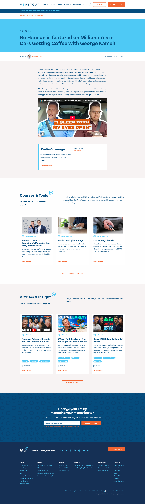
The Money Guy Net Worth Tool (84, 468)
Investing (25, 361)
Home (22, 15)
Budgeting (23, 470)
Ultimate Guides (64, 470)
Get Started (26, 262)
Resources (77, 5)
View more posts (46, 165)
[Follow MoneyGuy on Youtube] (62, 451)
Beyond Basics (63, 465)
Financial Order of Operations (83, 465)
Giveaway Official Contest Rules (115, 491)
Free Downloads (103, 470)
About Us (117, 462)
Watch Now (26, 371)
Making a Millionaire (44, 468)
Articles (59, 5)
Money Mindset (44, 361)
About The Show (119, 465)
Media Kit (117, 476)
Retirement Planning (26, 478)
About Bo (117, 470)
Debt (21, 473)
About (85, 5)
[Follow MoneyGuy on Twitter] (84, 451)
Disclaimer (66, 491)
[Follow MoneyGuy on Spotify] (75, 451)
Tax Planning (24, 481)
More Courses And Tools (72, 274)
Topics (45, 5)
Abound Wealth (119, 481)
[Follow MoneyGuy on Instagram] (66, 451)
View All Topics (25, 484)
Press (115, 473)
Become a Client (116, 4)
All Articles (29, 15)
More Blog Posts (72, 382)
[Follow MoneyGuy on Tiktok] (70, 451)
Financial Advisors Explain (46, 476)
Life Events (39, 15)
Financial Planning (63, 358)
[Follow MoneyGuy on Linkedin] (88, 451)
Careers (116, 478)
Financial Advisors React (45, 473)
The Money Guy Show (44, 465)
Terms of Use (84, 491)
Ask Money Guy (42, 470)
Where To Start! (103, 465)
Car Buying (97, 358)
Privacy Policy (74, 491)
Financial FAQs (64, 468)
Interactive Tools (103, 468)
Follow (99, 4)
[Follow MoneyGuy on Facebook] (79, 451)
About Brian (117, 468)
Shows (52, 5)
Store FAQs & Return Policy (97, 491)
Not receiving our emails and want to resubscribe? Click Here (61, 427)
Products (67, 5)
